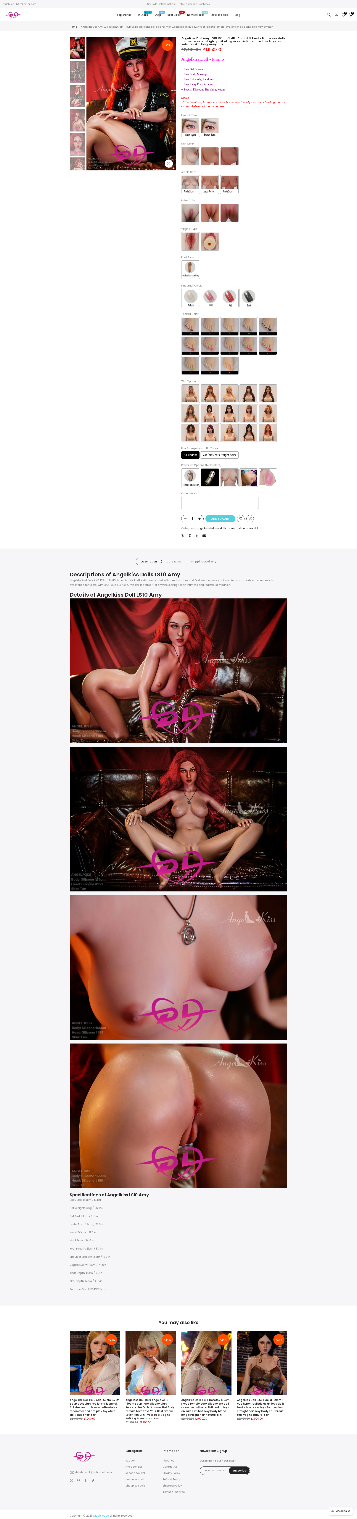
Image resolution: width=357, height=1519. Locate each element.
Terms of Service (174, 1492)
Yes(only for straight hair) (219, 455)
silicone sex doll (248, 528)
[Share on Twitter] (183, 535)
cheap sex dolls (135, 1485)
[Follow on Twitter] (71, 1480)
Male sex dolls (219, 15)
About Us (168, 1460)
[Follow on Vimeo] (92, 1480)
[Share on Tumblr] (197, 535)
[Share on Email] (204, 535)
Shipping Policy (172, 1485)
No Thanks (190, 455)
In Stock (144, 15)
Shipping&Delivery (203, 561)
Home (73, 27)
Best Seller (176, 15)
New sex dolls (197, 15)
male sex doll (134, 1467)
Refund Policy (171, 1479)
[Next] (169, 103)
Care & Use (174, 561)
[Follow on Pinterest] (78, 1480)
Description (149, 561)
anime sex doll (135, 1479)
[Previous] (93, 103)
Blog (237, 15)
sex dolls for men (226, 528)
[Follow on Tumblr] (85, 1480)
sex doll (130, 1460)
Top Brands (124, 15)
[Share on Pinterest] (190, 535)
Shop (159, 15)
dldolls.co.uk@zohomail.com (19, 4)
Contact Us (170, 1467)
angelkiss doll (205, 528)
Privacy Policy (171, 1473)
